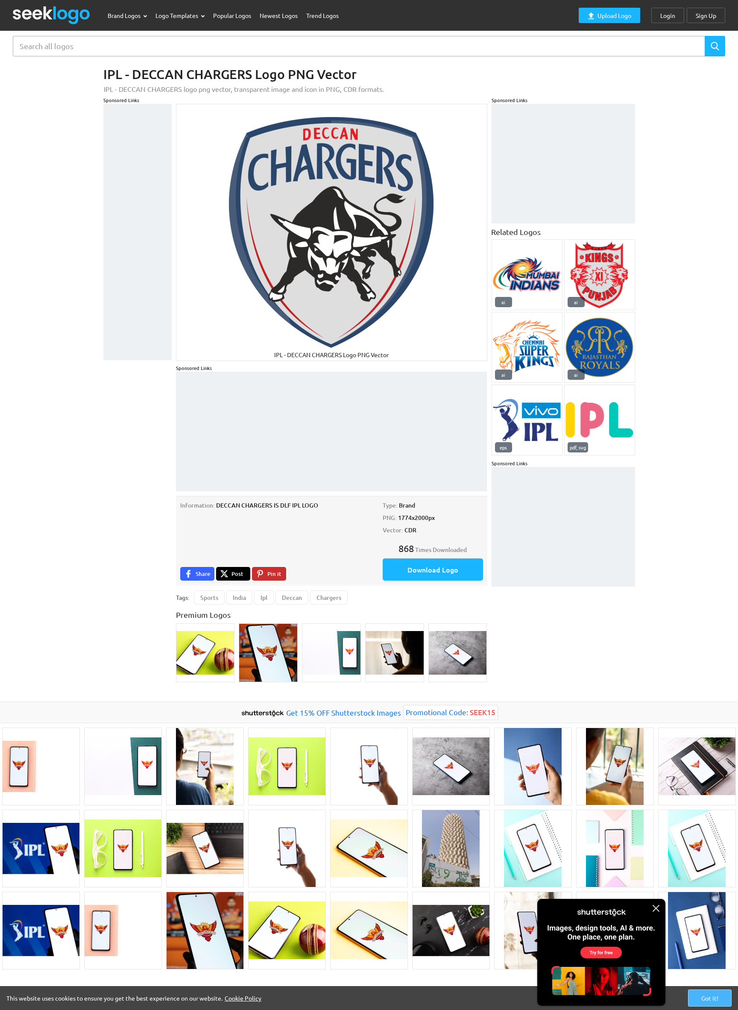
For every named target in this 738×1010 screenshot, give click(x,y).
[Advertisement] (137, 232)
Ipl (264, 597)
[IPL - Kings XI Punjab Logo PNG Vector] (599, 274)
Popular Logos (232, 15)
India (239, 597)
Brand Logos (125, 15)
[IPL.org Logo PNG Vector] (599, 420)
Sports (209, 597)
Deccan (292, 597)
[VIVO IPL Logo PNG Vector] (527, 420)
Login (667, 15)
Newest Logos (279, 15)
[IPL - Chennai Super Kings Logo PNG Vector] (527, 347)
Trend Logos (322, 15)
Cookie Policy (243, 998)
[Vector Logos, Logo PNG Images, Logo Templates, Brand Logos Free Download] (52, 15)
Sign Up (706, 15)
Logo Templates (177, 15)
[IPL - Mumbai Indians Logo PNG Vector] (527, 274)
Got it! (709, 998)
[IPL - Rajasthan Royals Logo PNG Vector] (599, 347)
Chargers (328, 597)
